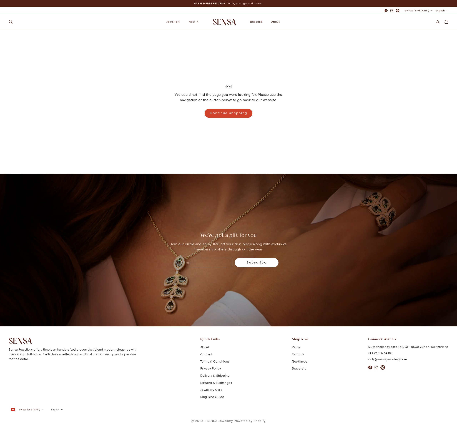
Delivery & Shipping (215, 376)
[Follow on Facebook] (386, 10)
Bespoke (256, 22)
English (440, 10)
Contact (206, 354)
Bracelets (299, 368)
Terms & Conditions (215, 361)
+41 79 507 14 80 (380, 353)
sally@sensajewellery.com (387, 359)
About (275, 22)
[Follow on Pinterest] (397, 10)
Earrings (298, 354)
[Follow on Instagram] (392, 10)
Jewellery (173, 22)
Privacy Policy (210, 368)
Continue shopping (228, 113)
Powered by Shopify (249, 421)
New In (193, 22)
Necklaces (299, 361)
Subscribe (257, 263)
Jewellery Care (211, 390)
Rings (296, 347)
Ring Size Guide (212, 397)
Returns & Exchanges (216, 383)
